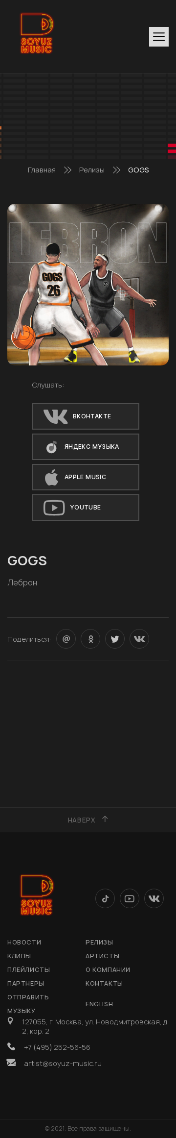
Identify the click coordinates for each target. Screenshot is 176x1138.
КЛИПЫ (19, 956)
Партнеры (25, 983)
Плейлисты (28, 970)
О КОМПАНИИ (108, 970)
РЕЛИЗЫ (99, 942)
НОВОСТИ (24, 942)
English (99, 1004)
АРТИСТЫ (102, 956)
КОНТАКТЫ (104, 983)
